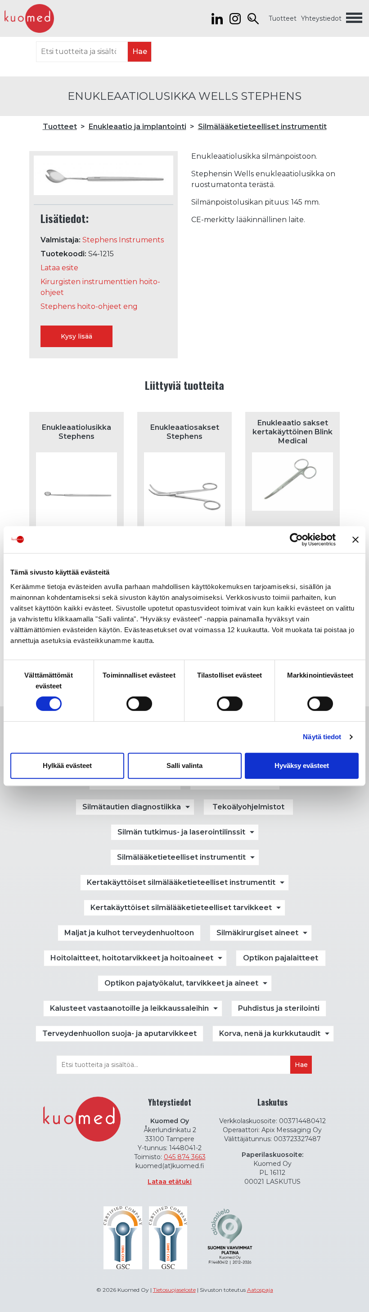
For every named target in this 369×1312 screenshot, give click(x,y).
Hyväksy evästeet (301, 765)
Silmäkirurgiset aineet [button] (257, 932)
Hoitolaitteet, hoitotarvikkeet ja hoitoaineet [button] (131, 958)
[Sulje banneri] (355, 539)
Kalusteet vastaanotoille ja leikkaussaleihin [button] (129, 1008)
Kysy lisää (76, 336)
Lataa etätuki (170, 1182)
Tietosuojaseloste (174, 1289)
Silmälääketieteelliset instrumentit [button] (181, 857)
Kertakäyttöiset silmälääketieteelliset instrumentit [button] (181, 882)
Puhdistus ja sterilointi (279, 1008)
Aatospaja (260, 1289)
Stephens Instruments (123, 240)
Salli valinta (184, 765)
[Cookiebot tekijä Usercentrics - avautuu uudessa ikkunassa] (296, 539)
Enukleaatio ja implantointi (137, 126)
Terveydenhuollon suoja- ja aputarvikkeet (119, 1033)
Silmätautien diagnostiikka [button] (131, 807)
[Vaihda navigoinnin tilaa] (354, 18)
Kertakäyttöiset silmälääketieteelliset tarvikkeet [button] (181, 907)
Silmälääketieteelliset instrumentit (262, 126)
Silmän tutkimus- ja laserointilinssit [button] (181, 832)
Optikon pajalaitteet (280, 958)
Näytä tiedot (322, 737)
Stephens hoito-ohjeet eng (89, 306)
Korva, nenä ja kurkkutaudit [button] (269, 1033)
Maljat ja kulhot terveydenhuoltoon (129, 932)
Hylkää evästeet (67, 765)
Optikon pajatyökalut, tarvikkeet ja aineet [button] (181, 983)
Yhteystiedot (321, 18)
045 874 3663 (185, 1157)
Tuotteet (283, 18)
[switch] (139, 703)
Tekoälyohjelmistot (248, 807)
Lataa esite (59, 267)
